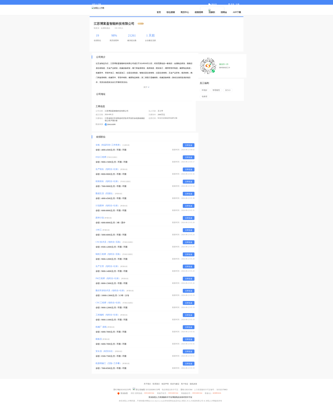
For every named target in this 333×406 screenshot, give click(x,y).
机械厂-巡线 (105, 327)
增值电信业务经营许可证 (182, 397)
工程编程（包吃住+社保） (111, 315)
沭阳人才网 (96, 4)
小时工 (103, 230)
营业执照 (124, 393)
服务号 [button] (214, 4)
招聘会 (224, 12)
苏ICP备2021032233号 (122, 390)
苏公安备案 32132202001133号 (148, 390)
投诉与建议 (174, 384)
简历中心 (185, 12)
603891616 (217, 393)
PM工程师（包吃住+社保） (112, 278)
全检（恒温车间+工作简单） (113, 145)
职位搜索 (171, 12)
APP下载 (237, 12)
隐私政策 (193, 384)
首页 (159, 12)
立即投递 (188, 145)
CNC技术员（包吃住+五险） (114, 242)
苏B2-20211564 (186, 390)
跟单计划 (104, 218)
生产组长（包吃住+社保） (111, 169)
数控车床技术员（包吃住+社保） (115, 290)
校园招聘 (199, 12)
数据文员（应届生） (109, 193)
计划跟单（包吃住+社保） (111, 205)
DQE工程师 (106, 157)
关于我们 (147, 384)
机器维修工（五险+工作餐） (113, 363)
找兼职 (212, 12)
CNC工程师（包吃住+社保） (114, 302)
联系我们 (156, 384)
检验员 (103, 339)
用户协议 (184, 384)
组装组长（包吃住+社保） (113, 181)
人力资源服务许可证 (164, 397)
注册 (237, 4)
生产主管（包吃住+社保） (111, 266)
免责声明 (165, 384)
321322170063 (221, 390)
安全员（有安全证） (109, 351)
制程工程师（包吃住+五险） (114, 254)
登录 (232, 4)
